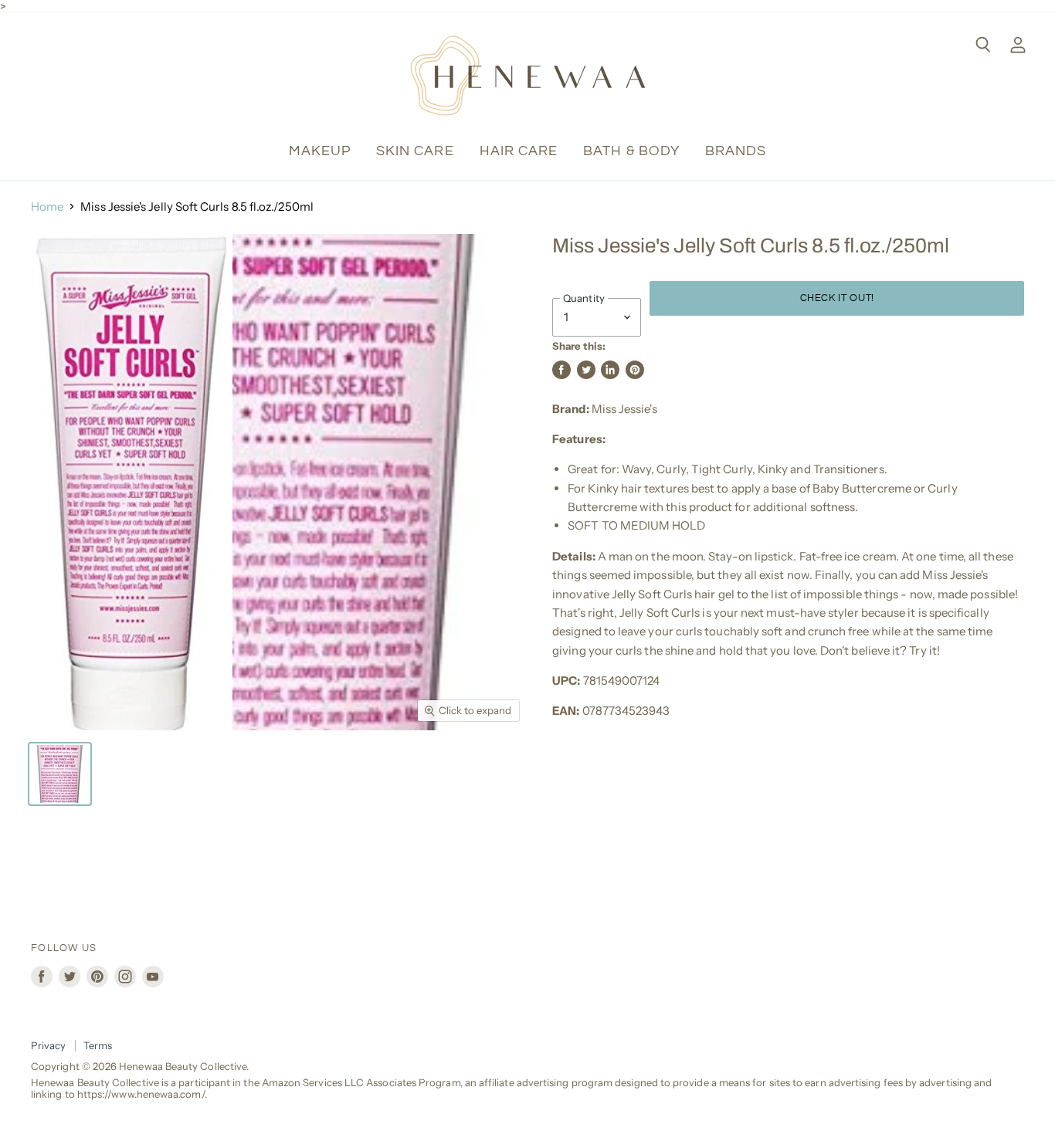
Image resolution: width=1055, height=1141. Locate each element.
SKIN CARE (415, 151)
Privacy (48, 1045)
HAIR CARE (519, 151)
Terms (97, 1045)
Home (47, 206)
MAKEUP (320, 151)
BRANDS (735, 151)
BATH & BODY (631, 151)
